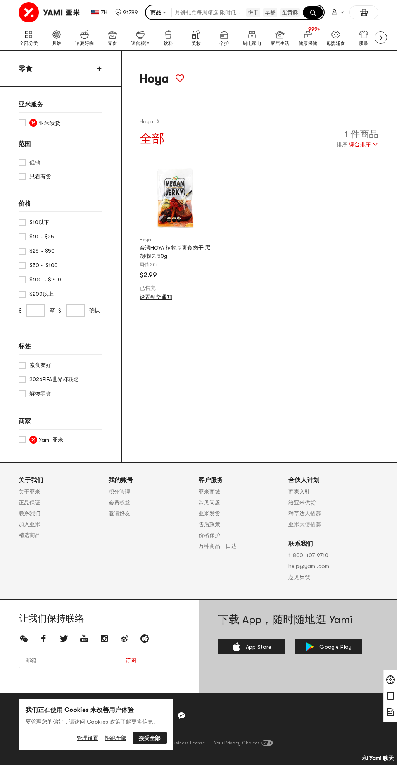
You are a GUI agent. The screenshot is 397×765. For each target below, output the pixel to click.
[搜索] (313, 12)
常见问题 (209, 502)
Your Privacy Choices (237, 743)
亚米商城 (209, 492)
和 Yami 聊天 (378, 758)
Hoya (146, 121)
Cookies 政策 (104, 721)
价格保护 (209, 535)
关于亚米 (29, 492)
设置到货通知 (156, 297)
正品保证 (29, 502)
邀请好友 (119, 513)
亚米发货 (209, 513)
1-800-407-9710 (308, 555)
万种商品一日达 (217, 546)
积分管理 (119, 492)
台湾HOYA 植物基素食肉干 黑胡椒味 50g (175, 252)
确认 (94, 310)
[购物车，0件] (363, 12)
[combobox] (357, 145)
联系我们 (29, 513)
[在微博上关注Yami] (124, 638)
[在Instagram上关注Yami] (104, 638)
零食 (26, 69)
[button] (126, 12)
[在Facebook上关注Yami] (43, 638)
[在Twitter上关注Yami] (64, 638)
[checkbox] (60, 123)
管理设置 (87, 738)
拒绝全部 (115, 738)
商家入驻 (299, 492)
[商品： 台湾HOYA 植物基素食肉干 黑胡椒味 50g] (175, 198)
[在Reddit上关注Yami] (144, 638)
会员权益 (119, 502)
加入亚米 (29, 524)
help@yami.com (308, 566)
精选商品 (29, 535)
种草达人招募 (304, 513)
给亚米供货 (302, 502)
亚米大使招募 (304, 524)
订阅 (130, 660)
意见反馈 (299, 577)
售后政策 (209, 524)
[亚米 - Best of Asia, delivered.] (50, 12)
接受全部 (150, 738)
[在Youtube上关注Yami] (84, 638)
